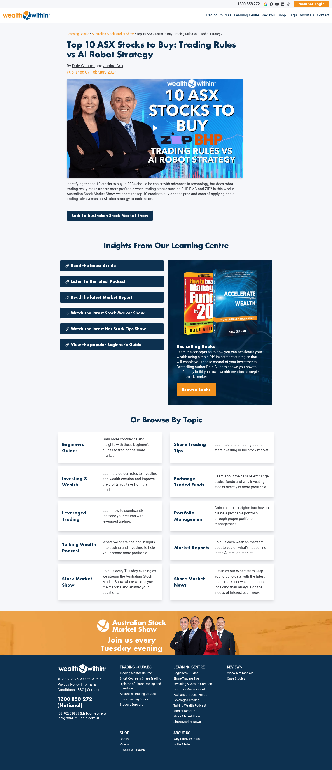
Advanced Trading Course (138, 694)
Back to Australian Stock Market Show (109, 215)
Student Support (131, 704)
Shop (282, 15)
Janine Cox (113, 65)
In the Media (182, 744)
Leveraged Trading (186, 700)
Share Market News (187, 722)
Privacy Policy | (70, 684)
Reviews (268, 15)
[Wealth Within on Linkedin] (283, 4)
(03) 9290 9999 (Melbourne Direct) (82, 713)
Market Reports (184, 711)
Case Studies (236, 678)
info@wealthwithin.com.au (79, 718)
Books (124, 739)
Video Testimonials (240, 673)
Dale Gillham (83, 65)
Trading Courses (218, 15)
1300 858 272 (249, 4)
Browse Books (196, 389)
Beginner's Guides (185, 673)
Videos (124, 744)
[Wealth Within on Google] (265, 4)
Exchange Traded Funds (190, 694)
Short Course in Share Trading (140, 678)
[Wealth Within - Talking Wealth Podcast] (288, 4)
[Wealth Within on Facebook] (271, 4)
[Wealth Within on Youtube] (277, 4)
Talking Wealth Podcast (189, 705)
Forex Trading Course (135, 699)
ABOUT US (181, 733)
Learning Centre (246, 15)
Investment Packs (132, 750)
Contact (323, 15)
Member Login (312, 4)
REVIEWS (234, 667)
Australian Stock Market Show (112, 34)
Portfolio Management (189, 689)
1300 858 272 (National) (75, 702)
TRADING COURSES (136, 667)
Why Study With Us (186, 739)
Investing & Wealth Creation (192, 684)
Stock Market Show (187, 716)
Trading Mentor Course (136, 673)
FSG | (81, 690)
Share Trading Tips (186, 678)
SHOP (124, 733)
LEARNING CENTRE (189, 667)
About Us (307, 15)
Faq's (293, 15)
